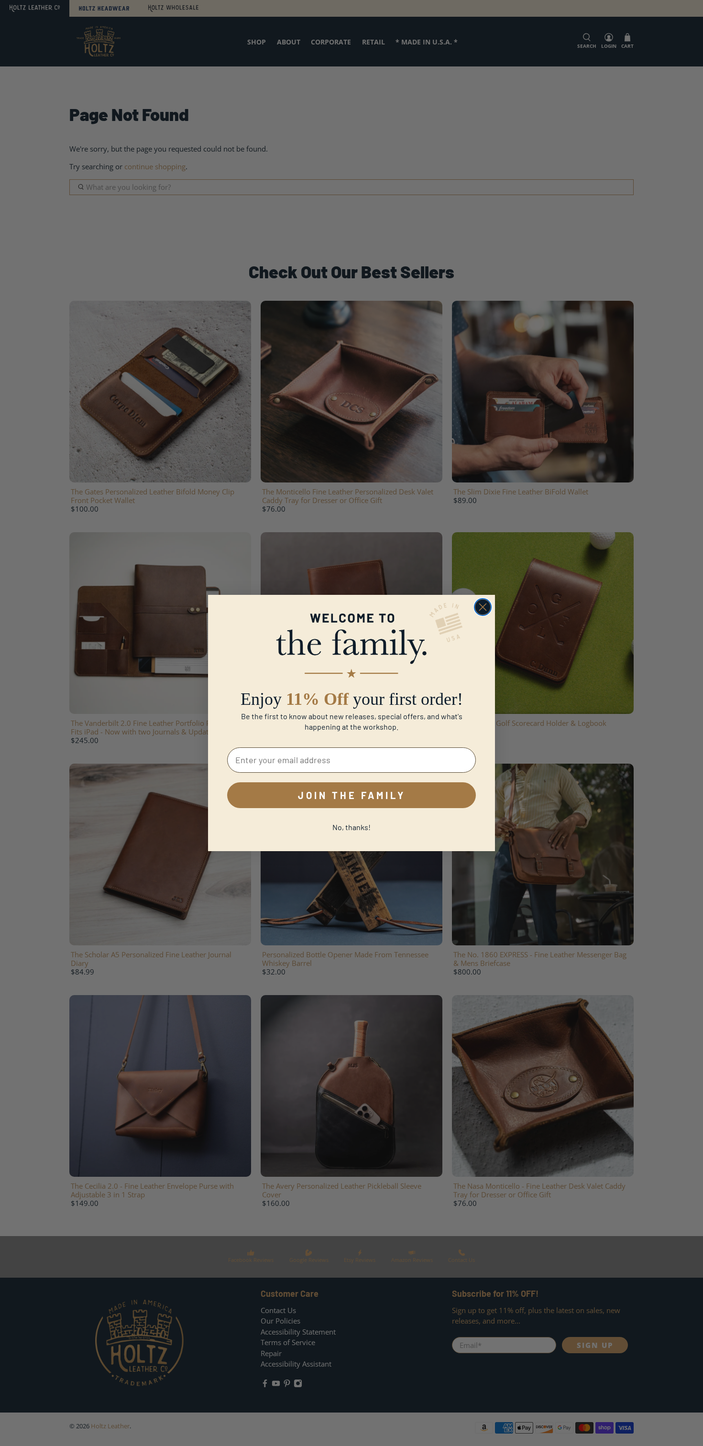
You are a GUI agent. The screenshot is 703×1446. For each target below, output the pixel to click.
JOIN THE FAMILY (352, 795)
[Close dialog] (482, 607)
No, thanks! (351, 827)
